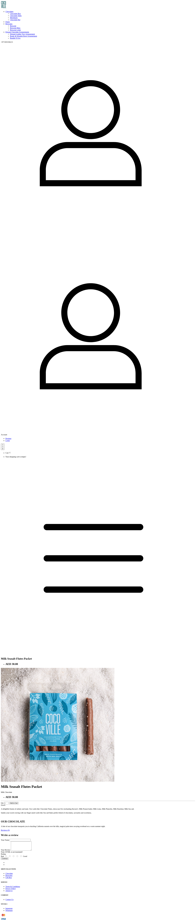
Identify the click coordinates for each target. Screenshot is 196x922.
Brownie (13, 26)
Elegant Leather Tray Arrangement (22, 34)
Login (7, 441)
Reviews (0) (5, 830)
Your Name (5, 840)
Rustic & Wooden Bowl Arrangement (23, 36)
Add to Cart (14, 803)
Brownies (8, 24)
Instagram (8, 908)
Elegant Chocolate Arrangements (17, 32)
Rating (3, 854)
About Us (8, 891)
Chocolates (9, 12)
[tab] (98, 830)
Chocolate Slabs (16, 16)
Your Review (5, 850)
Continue (5, 858)
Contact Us (9, 899)
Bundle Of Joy (15, 38)
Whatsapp (9, 910)
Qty (2, 803)
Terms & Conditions (12, 887)
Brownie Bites (15, 28)
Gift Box (8, 878)
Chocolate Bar (15, 20)
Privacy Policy (10, 889)
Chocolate (9, 873)
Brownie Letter (15, 30)
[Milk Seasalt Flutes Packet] (57, 781)
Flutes (7, 22)
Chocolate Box (15, 14)
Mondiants (14, 18)
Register (8, 438)
